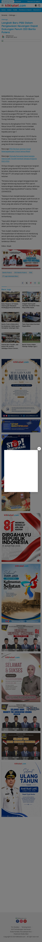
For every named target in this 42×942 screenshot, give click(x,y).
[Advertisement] (21, 471)
